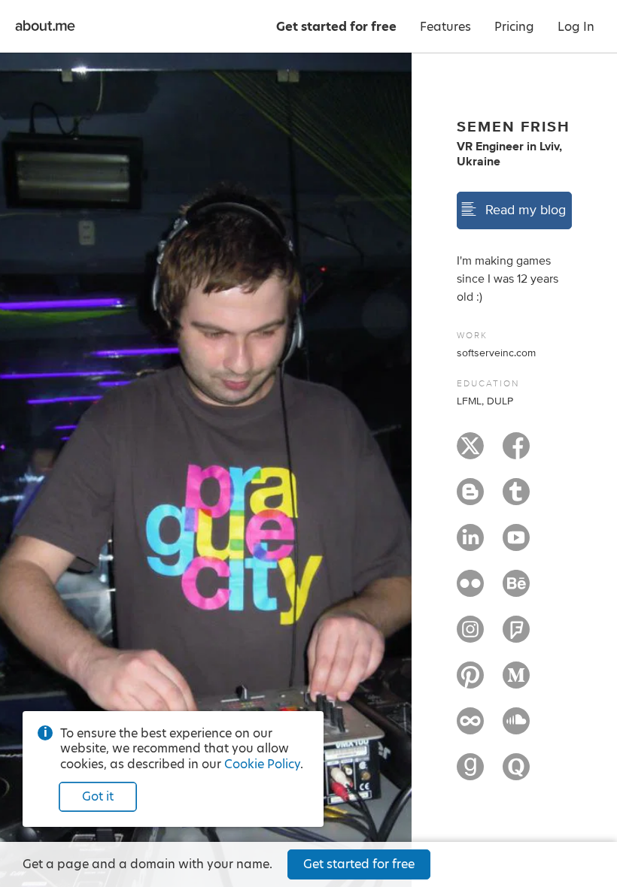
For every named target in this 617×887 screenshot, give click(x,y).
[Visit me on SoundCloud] (516, 727)
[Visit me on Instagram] (470, 636)
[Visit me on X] (470, 452)
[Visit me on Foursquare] (516, 636)
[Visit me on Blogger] (470, 498)
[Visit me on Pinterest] (470, 682)
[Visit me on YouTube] (516, 544)
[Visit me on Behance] (516, 590)
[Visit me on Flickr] (470, 590)
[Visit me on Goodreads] (470, 773)
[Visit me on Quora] (516, 773)
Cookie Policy (262, 764)
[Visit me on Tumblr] (516, 498)
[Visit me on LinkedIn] (470, 544)
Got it (98, 796)
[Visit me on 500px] (470, 727)
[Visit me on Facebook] (516, 452)
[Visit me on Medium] (516, 682)
